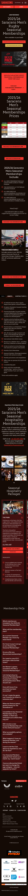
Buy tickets (6, 6)
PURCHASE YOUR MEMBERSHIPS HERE (13, 146)
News (4, 814)
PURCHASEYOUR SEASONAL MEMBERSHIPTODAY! (13, 87)
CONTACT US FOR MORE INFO (13, 285)
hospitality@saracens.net (14, 445)
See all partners (20, 781)
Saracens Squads (7, 819)
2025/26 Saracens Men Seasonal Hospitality (14, 45)
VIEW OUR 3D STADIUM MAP (13, 158)
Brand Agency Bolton (13, 890)
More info (13, 551)
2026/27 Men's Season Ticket (9, 821)
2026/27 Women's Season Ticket (10, 823)
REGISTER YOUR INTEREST (13, 548)
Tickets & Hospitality (8, 818)
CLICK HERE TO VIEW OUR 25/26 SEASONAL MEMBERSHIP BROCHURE (14, 41)
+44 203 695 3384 (17, 439)
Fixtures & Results (7, 816)
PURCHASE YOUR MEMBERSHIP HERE (13, 221)
